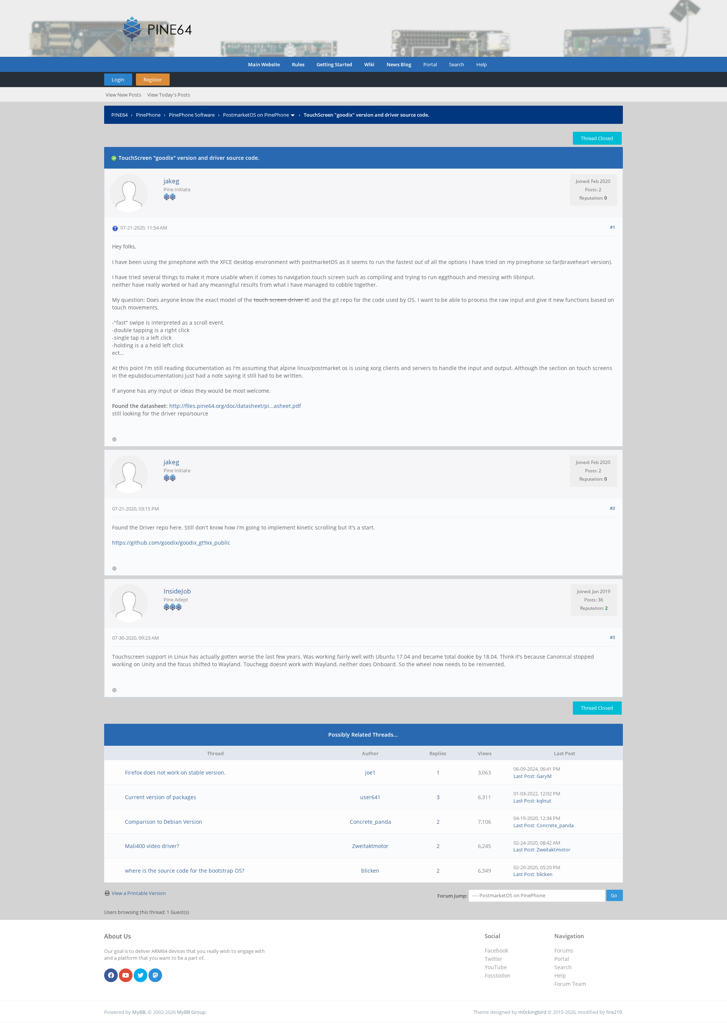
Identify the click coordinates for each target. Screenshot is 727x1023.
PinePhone (148, 114)
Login (118, 79)
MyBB (138, 1012)
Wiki (369, 64)
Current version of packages (160, 797)
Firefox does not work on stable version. (175, 772)
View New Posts (123, 94)
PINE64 (119, 114)
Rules (298, 64)
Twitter (493, 958)
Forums (563, 950)
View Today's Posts (168, 94)
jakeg (171, 180)
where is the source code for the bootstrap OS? (184, 870)
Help (481, 64)
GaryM (544, 776)
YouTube (496, 967)
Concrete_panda (370, 821)
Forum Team (570, 983)
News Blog (399, 64)
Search (456, 64)
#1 (612, 227)
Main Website (264, 64)
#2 (612, 508)
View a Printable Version (139, 893)
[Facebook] (111, 975)
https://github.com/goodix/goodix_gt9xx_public (171, 542)
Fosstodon (497, 975)
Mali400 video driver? (152, 846)
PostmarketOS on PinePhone (256, 114)
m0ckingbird (532, 1012)
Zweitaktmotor (370, 846)
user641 (370, 797)
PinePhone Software (192, 114)
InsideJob (177, 591)
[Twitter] (140, 975)
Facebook (496, 950)
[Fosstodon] (155, 975)
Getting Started (334, 64)
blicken (370, 870)
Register (153, 79)
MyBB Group (191, 1012)
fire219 (614, 1012)
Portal (430, 64)
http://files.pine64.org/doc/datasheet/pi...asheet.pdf (235, 405)
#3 (612, 637)
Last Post (523, 776)
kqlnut (544, 800)
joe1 (370, 772)
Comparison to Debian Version (163, 821)
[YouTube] (126, 975)
